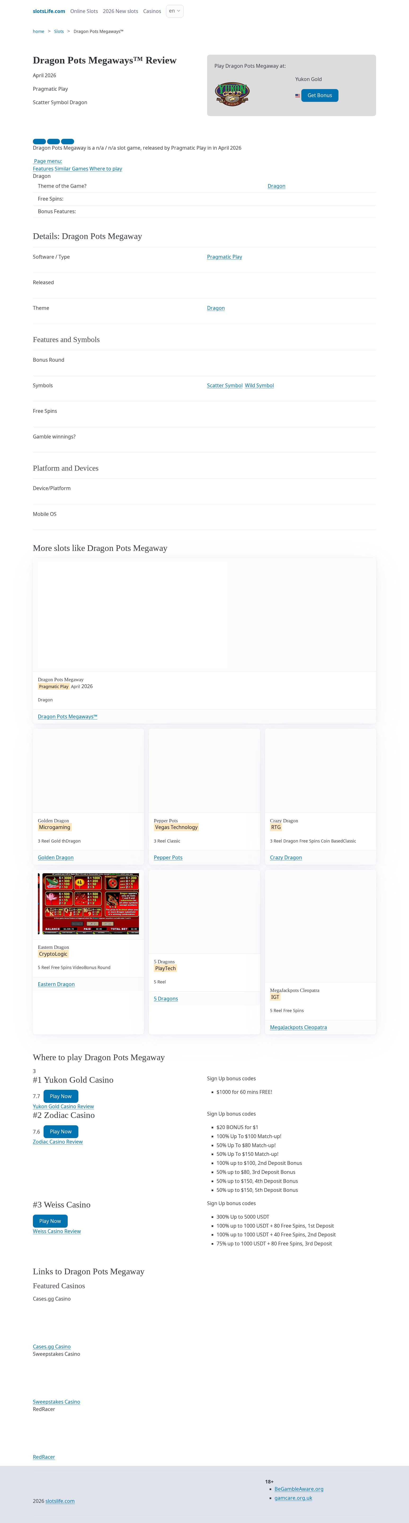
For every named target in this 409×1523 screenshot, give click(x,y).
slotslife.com (60, 1501)
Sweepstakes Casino (56, 1401)
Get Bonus (320, 95)
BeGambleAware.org (299, 1489)
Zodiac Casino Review (58, 1141)
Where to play (105, 168)
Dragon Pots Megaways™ (67, 716)
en (172, 10)
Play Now (61, 1096)
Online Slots (84, 11)
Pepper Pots (168, 857)
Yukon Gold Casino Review (63, 1106)
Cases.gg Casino (52, 1346)
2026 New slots (120, 11)
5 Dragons (166, 998)
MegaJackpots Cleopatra (298, 1027)
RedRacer (44, 1457)
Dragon (276, 186)
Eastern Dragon (56, 984)
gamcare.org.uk (293, 1498)
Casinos (152, 11)
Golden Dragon (56, 857)
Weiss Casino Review (57, 1231)
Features (43, 168)
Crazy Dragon (286, 857)
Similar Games (71, 168)
